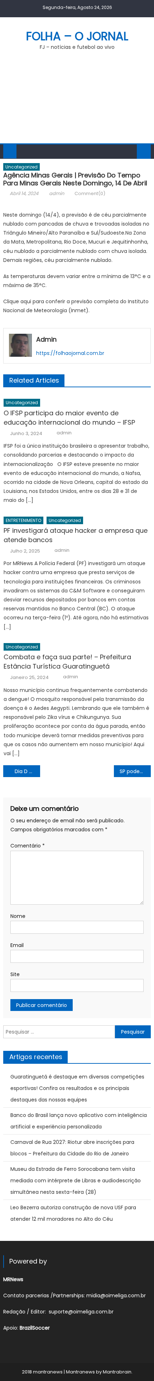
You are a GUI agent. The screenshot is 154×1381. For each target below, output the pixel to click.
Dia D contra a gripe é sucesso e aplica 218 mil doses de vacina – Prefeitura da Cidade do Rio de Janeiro (27, 771)
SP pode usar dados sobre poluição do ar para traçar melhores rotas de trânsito (135, 771)
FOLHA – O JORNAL (77, 36)
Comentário (27, 845)
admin (56, 193)
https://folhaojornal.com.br (70, 353)
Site (15, 974)
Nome (17, 916)
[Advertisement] (77, 101)
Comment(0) (89, 193)
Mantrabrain (117, 1371)
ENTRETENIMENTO (23, 520)
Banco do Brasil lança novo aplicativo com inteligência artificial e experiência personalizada (78, 1121)
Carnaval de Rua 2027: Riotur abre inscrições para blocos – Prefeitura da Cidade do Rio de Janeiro (72, 1147)
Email (17, 945)
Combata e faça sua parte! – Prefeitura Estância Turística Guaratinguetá (67, 661)
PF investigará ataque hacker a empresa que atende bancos (76, 535)
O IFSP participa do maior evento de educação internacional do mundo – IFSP (69, 417)
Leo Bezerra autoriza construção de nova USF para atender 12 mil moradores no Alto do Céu (73, 1213)
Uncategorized (21, 167)
